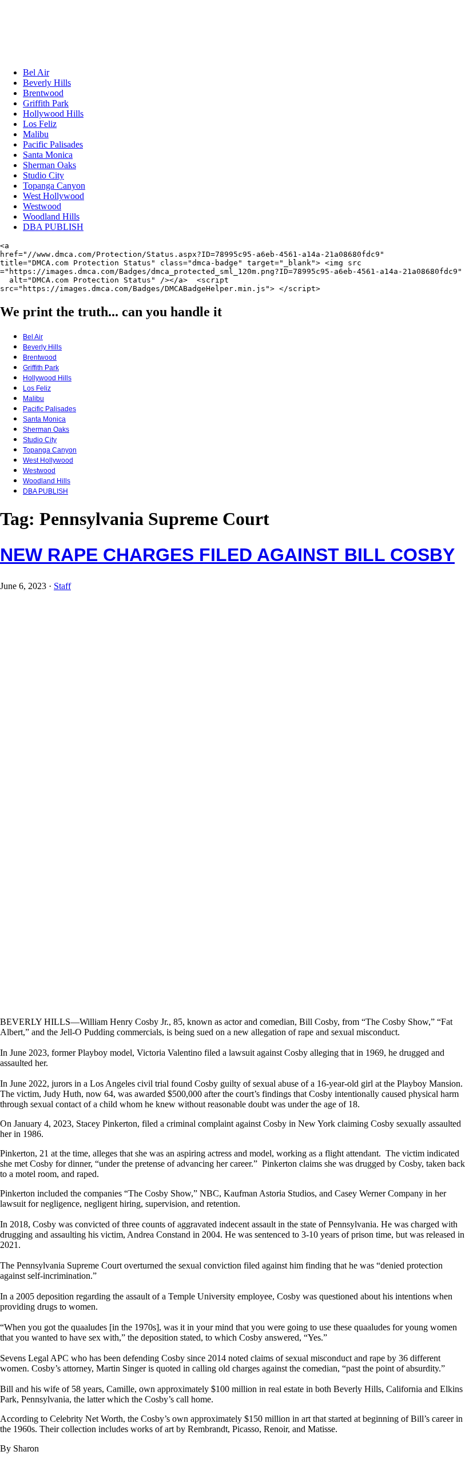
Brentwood (43, 93)
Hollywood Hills (53, 113)
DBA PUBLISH (53, 227)
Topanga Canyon (54, 185)
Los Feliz (40, 124)
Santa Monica (48, 155)
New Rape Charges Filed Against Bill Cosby (227, 554)
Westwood (42, 206)
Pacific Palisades (53, 144)
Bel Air (36, 72)
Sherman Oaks (49, 165)
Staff (62, 586)
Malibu (36, 134)
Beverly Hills (47, 83)
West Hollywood (53, 196)
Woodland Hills (51, 216)
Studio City (43, 175)
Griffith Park (46, 103)
